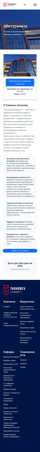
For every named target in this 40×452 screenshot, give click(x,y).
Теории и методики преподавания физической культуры (11, 425)
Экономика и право (27, 328)
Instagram (23, 364)
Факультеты (27, 301)
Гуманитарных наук (10, 364)
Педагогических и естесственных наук (27, 308)
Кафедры (8, 351)
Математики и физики (11, 357)
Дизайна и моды (9, 360)
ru (25, 5)
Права (5, 404)
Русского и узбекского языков (11, 394)
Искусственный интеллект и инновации (25, 340)
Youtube (23, 367)
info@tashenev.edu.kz (11, 325)
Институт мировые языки (27, 323)
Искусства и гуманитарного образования (25, 315)
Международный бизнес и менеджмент (11, 436)
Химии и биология (10, 408)
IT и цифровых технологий (8, 385)
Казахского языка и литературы (10, 413)
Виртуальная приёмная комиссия (20, 82)
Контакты (9, 301)
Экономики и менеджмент (8, 400)
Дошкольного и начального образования (9, 378)
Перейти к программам (20, 251)
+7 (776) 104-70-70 (10, 317)
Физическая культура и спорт (28, 333)
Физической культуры (11, 431)
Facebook (23, 360)
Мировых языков (9, 389)
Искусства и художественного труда (9, 370)
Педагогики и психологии (8, 418)
